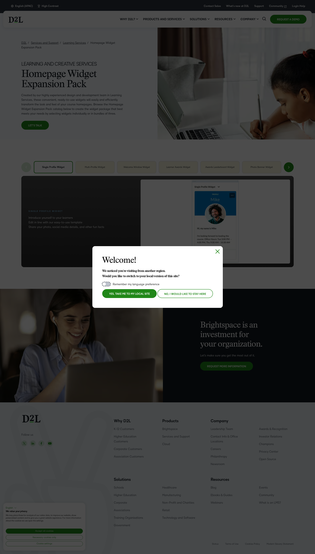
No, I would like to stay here (185, 294)
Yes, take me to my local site (129, 293)
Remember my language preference (136, 284)
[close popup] (218, 251)
